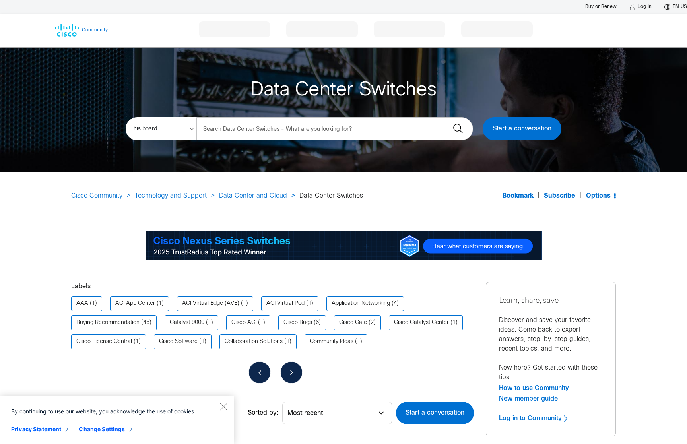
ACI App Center (135, 303)
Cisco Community (96, 196)
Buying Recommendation (108, 322)
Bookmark (518, 196)
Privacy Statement (36, 429)
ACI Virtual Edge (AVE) (210, 303)
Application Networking (361, 303)
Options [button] (598, 196)
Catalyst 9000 (187, 322)
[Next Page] (291, 372)
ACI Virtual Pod (285, 303)
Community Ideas (331, 341)
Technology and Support (171, 196)
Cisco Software (178, 341)
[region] (117, 420)
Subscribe (559, 196)
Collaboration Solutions (254, 341)
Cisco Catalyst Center (421, 322)
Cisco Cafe (353, 322)
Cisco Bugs (297, 322)
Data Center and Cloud (253, 196)
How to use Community (534, 388)
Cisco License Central (104, 341)
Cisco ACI (243, 322)
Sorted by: (263, 413)
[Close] (223, 407)
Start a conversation (522, 129)
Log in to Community (531, 418)
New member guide (528, 398)
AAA (82, 303)
